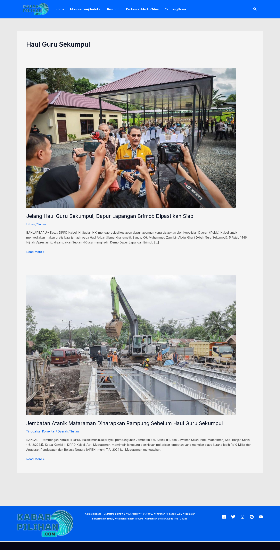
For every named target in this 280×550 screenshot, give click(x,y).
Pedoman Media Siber (142, 9)
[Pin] (252, 517)
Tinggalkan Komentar (40, 431)
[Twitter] (233, 517)
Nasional (113, 9)
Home (60, 9)
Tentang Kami (175, 9)
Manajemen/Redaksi (85, 9)
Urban (30, 224)
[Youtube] (261, 517)
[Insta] (242, 517)
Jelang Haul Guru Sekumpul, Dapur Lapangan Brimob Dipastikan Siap (109, 216)
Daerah (63, 431)
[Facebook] (224, 517)
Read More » (35, 251)
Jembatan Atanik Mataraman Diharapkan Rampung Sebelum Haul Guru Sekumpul (124, 423)
